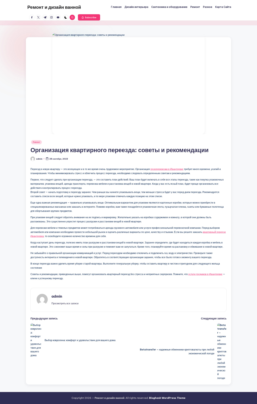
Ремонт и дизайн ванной (54, 7)
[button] (89, 17)
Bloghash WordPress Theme (167, 398)
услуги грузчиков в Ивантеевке (205, 274)
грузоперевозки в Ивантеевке (166, 169)
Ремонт (36, 142)
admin (56, 296)
